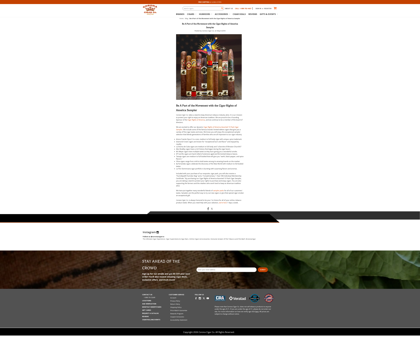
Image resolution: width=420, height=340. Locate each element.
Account (173, 298)
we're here (223, 203)
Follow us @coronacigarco (153, 236)
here (257, 311)
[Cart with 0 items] (275, 8)
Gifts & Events (268, 14)
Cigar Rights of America (196, 120)
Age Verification (149, 304)
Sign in (258, 8)
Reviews (252, 14)
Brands (180, 14)
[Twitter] (212, 208)
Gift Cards (146, 310)
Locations (146, 301)
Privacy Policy (175, 301)
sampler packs (218, 190)
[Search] (222, 8)
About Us (229, 8)
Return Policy (175, 304)
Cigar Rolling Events (151, 320)
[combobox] (203, 8)
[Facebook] (208, 208)
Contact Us (147, 295)
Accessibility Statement (178, 320)
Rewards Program (176, 314)
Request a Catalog (150, 313)
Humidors (204, 14)
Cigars (190, 14)
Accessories (221, 14)
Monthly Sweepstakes (151, 307)
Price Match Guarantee (178, 310)
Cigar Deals (239, 14)
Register (267, 8)
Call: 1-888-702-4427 (243, 8)
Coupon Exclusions (177, 317)
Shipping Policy (175, 307)
